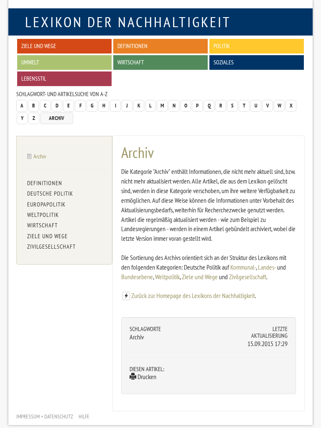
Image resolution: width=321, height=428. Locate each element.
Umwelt (30, 62)
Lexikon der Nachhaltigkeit (128, 21)
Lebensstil (33, 78)
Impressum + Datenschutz (44, 416)
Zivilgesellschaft (247, 277)
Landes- (267, 267)
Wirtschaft (130, 62)
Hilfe (84, 416)
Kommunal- (243, 267)
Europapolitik (46, 204)
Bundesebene (137, 277)
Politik (222, 46)
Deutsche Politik (50, 193)
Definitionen (132, 46)
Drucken (146, 376)
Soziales (224, 62)
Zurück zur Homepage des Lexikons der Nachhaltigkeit (193, 295)
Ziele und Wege (38, 46)
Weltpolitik (167, 277)
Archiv (56, 118)
